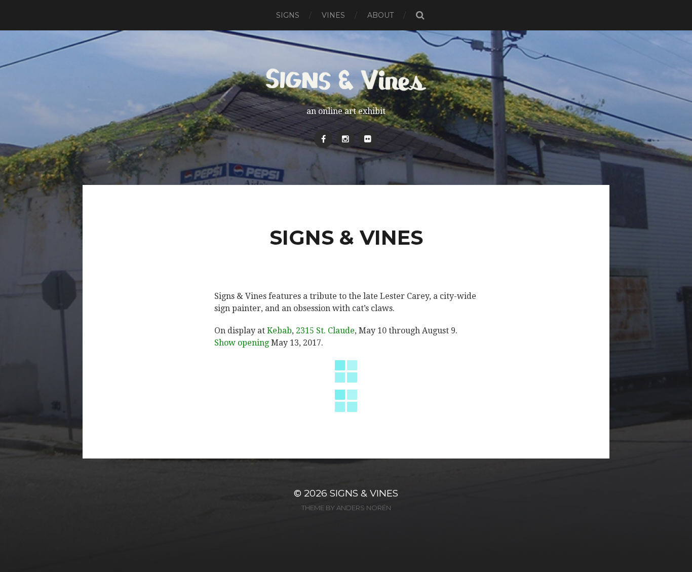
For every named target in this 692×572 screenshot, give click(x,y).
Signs (287, 15)
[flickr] (368, 139)
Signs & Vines (364, 493)
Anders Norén (363, 508)
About (380, 15)
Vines (333, 15)
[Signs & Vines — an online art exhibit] (346, 79)
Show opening (241, 343)
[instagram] (345, 139)
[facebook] (323, 139)
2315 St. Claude (325, 330)
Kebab (279, 330)
